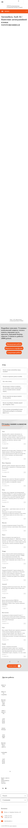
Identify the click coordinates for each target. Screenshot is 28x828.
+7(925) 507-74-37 (8, 817)
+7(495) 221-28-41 (8, 815)
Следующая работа (14, 352)
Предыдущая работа (14, 344)
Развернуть (4, 441)
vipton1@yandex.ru (8, 821)
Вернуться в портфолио (14, 348)
